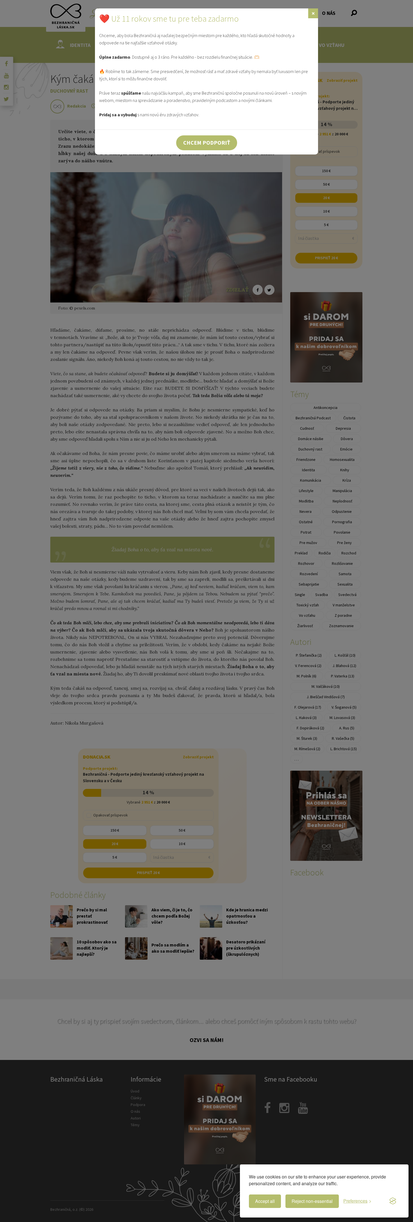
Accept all (265, 1201)
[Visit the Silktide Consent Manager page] (393, 1201)
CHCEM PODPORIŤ (206, 142)
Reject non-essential (312, 1201)
